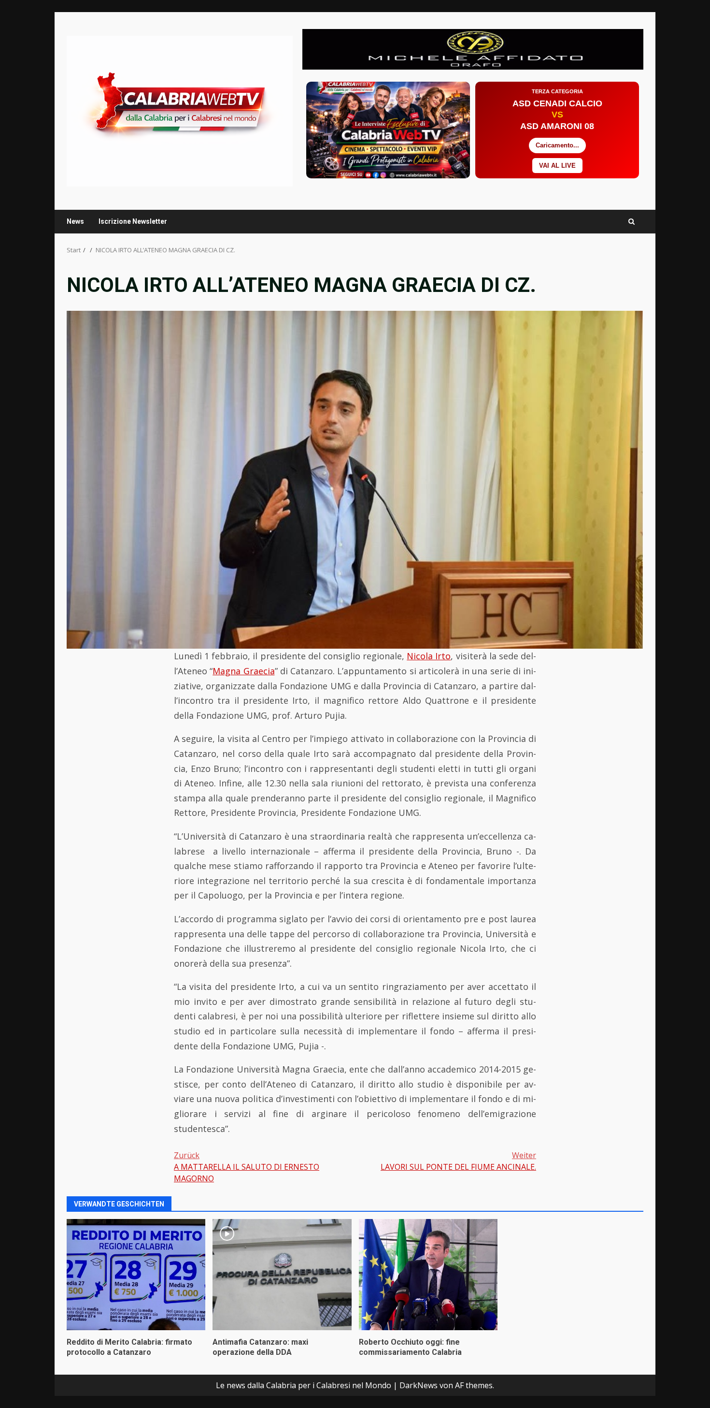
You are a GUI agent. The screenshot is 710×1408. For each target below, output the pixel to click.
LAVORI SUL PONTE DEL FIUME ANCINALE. (458, 1161)
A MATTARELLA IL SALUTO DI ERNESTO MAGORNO (246, 1167)
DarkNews (418, 1385)
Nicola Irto (429, 656)
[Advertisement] (472, 48)
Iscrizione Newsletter (133, 221)
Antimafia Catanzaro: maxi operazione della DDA (282, 1274)
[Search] (631, 221)
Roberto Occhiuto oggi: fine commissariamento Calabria (428, 1274)
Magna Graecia (243, 671)
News (75, 221)
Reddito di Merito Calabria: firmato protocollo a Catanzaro (136, 1274)
